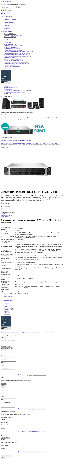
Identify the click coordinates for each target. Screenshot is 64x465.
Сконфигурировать (6, 215)
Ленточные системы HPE (11, 47)
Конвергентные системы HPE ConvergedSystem (17, 56)
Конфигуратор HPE (6, 31)
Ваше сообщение (5, 402)
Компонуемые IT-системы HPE (13, 50)
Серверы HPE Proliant (10, 34)
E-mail (2, 365)
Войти (2, 16)
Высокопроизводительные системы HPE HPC (17, 54)
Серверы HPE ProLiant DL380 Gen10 (14, 92)
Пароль (3, 428)
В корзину (3, 213)
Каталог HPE (4, 39)
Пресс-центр (7, 27)
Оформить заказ (5, 13)
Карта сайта (25, 332)
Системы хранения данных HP (13, 35)
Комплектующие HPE (10, 65)
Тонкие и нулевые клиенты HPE (13, 59)
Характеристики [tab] (8, 296)
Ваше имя (3, 359)
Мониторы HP (8, 68)
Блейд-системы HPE (10, 44)
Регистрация (9, 16)
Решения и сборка (9, 22)
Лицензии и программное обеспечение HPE (16, 63)
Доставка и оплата (9, 24)
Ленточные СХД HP (10, 37)
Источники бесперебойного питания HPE (16, 62)
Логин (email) (4, 425)
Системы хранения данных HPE (13, 45)
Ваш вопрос (4, 368)
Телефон (3, 362)
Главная (6, 86)
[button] (3, 147)
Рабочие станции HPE (10, 57)
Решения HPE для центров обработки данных (17, 53)
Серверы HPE (8, 42)
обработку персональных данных (36, 375)
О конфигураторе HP (10, 19)
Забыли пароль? (5, 437)
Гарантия (6, 25)
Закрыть (3, 385)
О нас (5, 21)
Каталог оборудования (10, 87)
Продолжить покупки (6, 348)
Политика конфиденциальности (10, 332)
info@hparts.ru (35, 332)
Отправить (4, 383)
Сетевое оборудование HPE (12, 48)
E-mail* (3, 396)
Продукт (3, 355)
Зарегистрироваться (6, 456)
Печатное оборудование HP (12, 66)
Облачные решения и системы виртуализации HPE (18, 51)
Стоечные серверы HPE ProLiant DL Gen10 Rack (18, 90)
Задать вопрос (5, 216)
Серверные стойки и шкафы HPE (13, 60)
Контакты (7, 28)
